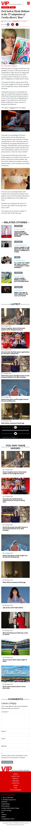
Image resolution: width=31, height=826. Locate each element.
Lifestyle (15, 783)
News (17, 257)
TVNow (3, 814)
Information (5, 806)
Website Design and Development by (18, 823)
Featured (18, 226)
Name (3, 731)
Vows (15, 785)
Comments (23, 21)
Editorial (4, 802)
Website (4, 746)
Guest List (15, 776)
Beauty (16, 778)
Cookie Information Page (10, 808)
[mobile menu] (28, 3)
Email (3, 739)
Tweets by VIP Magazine (10, 437)
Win (15, 788)
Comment (5, 712)
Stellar (3, 817)
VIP (2, 812)
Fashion (15, 781)
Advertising (5, 804)
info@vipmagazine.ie (9, 800)
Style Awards (15, 790)
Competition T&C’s (8, 819)
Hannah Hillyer (7, 21)
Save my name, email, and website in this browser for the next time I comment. (14, 757)
